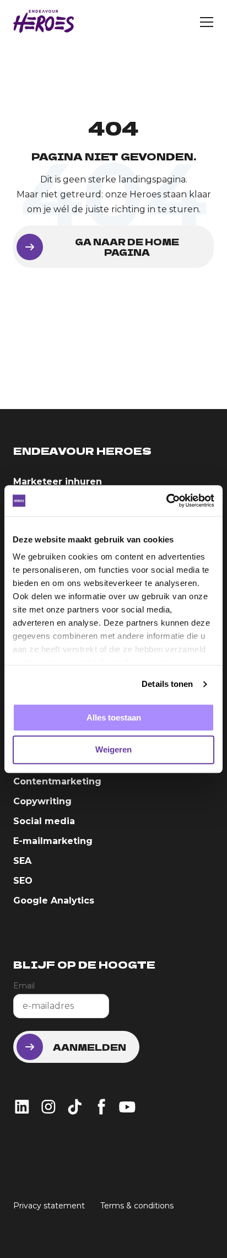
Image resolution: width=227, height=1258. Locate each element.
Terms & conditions (137, 1206)
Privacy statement (49, 1206)
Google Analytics (53, 900)
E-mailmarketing (53, 841)
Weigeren (113, 750)
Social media (44, 821)
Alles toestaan (114, 717)
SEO (23, 880)
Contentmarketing (57, 781)
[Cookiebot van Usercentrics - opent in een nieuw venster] (166, 500)
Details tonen (167, 684)
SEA (22, 861)
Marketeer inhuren (57, 481)
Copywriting (42, 801)
